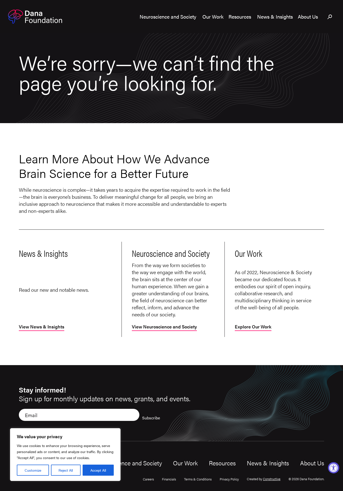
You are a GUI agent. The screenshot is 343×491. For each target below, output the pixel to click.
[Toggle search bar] (330, 17)
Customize (33, 470)
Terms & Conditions (198, 479)
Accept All (98, 470)
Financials (169, 479)
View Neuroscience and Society (164, 327)
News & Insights (268, 463)
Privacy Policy (229, 479)
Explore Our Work (253, 327)
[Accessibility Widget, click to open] (333, 467)
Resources (222, 463)
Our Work (185, 463)
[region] (65, 454)
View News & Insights (41, 327)
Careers (148, 479)
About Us (312, 463)
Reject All (66, 470)
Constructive (271, 478)
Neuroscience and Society (128, 463)
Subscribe (151, 418)
